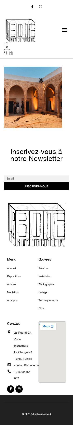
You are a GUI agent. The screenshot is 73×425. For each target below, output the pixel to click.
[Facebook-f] (32, 7)
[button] (64, 30)
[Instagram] (40, 7)
